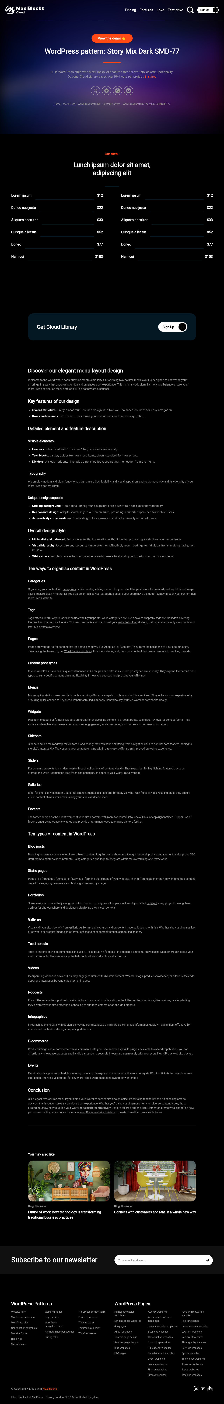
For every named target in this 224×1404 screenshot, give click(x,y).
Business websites (158, 1331)
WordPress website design (150, 700)
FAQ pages (120, 1353)
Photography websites (194, 1342)
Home (57, 104)
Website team (86, 1322)
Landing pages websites (127, 1320)
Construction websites (160, 1337)
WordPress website (40, 598)
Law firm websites (192, 1331)
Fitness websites (157, 1375)
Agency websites (157, 1311)
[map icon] (210, 1389)
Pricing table (51, 1337)
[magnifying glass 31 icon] (117, 90)
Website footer (19, 1333)
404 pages (120, 1326)
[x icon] (95, 90)
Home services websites (195, 1326)
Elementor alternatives (161, 1108)
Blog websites (122, 1348)
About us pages (123, 1331)
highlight (152, 903)
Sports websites (191, 1353)
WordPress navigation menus (46, 389)
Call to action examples (24, 1328)
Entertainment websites (161, 1353)
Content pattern (111, 104)
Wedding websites (192, 1375)
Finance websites (157, 1369)
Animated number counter (59, 1331)
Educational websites (160, 1348)
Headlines (16, 1338)
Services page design (126, 1342)
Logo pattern (52, 1317)
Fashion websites (157, 1364)
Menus (32, 695)
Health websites (190, 1320)
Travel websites (190, 1369)
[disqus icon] (106, 90)
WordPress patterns (89, 104)
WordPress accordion (23, 1317)
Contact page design (125, 1337)
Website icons (18, 1344)
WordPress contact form (92, 1311)
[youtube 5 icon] (128, 90)
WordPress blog (20, 1322)
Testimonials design (89, 1328)
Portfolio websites (192, 1348)
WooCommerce (87, 1333)
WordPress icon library (78, 651)
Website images (53, 1311)
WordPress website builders (97, 1112)
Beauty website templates (162, 1326)
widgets (70, 719)
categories (69, 589)
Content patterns (87, 1317)
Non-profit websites (192, 1337)
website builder (127, 622)
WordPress (69, 104)
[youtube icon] (203, 1389)
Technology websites (193, 1358)
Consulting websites (159, 1342)
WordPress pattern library (43, 486)
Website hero (18, 1311)
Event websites (156, 1358)
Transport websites (192, 1364)
